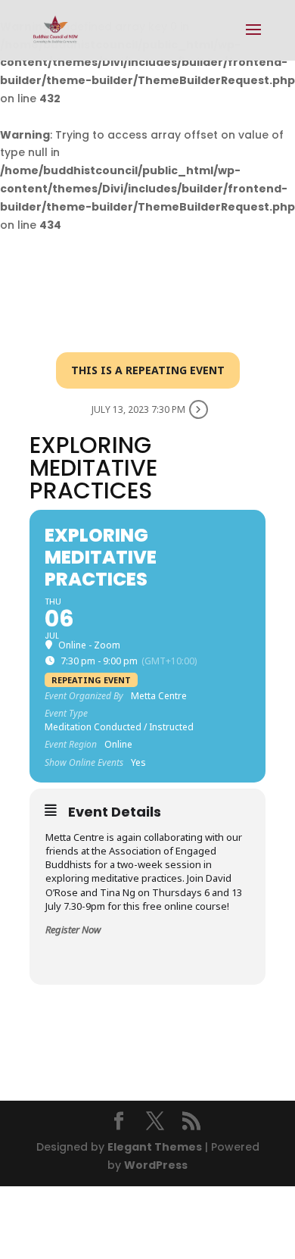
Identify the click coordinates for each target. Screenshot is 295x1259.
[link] (55, 29)
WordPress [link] (156, 1165)
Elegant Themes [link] (154, 1146)
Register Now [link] (73, 929)
